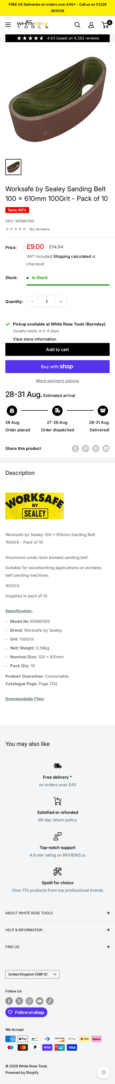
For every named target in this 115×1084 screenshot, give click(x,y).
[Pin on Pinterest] (85, 448)
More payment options (57, 380)
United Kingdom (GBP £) (28, 974)
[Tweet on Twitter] (95, 448)
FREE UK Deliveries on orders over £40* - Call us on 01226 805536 (57, 7)
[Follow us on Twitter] (19, 1001)
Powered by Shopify (22, 1072)
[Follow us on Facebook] (9, 1001)
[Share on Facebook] (75, 448)
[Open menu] (8, 25)
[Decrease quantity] (32, 301)
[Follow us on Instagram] (29, 1001)
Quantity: (14, 301)
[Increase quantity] (60, 301)
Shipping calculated (72, 256)
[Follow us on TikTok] (49, 1001)
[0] (105, 25)
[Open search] (77, 25)
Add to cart (57, 349)
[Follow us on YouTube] (39, 1001)
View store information (34, 339)
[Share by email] (106, 448)
